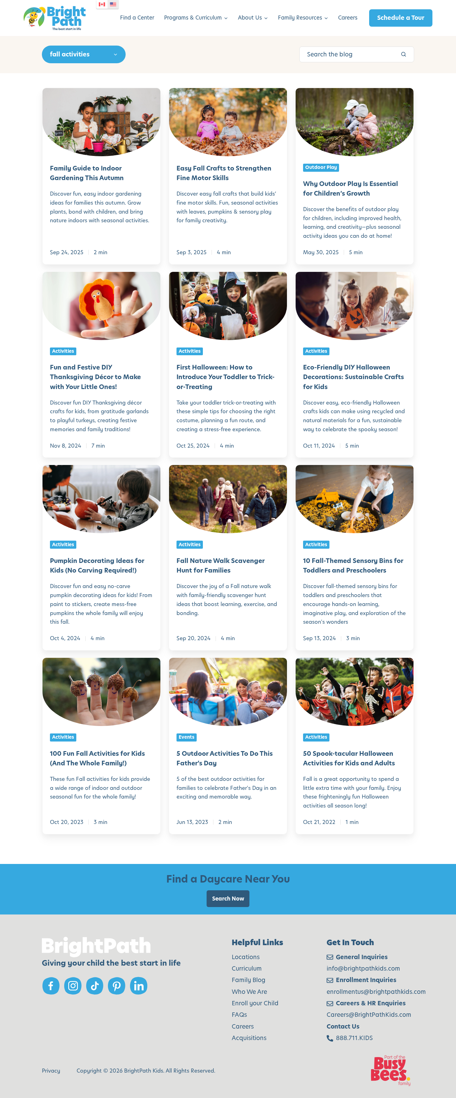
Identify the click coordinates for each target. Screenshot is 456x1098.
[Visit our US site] (113, 4)
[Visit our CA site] (102, 4)
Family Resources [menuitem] (300, 17)
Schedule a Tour (400, 18)
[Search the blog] (403, 54)
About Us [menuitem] (250, 17)
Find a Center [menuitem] (137, 17)
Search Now (228, 898)
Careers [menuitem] (347, 17)
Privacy (51, 1070)
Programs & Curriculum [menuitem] (193, 17)
